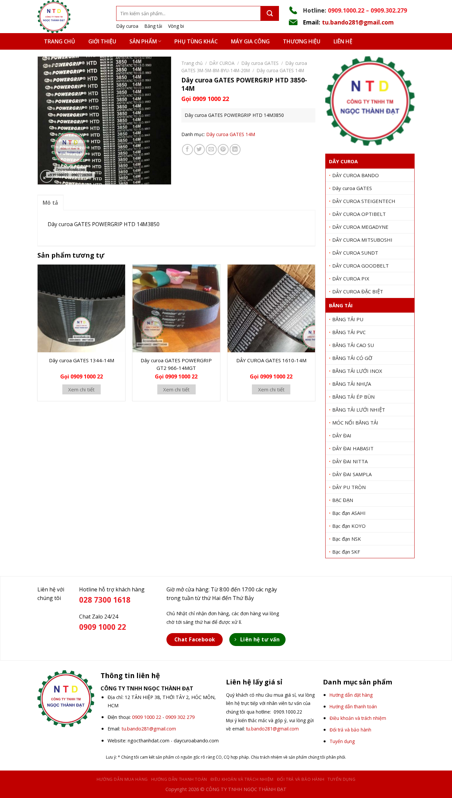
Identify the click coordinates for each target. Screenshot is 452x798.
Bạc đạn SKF (346, 551)
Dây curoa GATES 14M (280, 70)
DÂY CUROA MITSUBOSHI (362, 239)
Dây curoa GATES (352, 188)
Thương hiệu (301, 41)
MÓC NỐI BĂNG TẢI (355, 422)
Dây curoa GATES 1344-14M (81, 360)
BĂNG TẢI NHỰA (351, 383)
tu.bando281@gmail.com (358, 22)
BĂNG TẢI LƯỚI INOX (357, 371)
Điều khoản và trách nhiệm (242, 779)
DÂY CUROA (343, 161)
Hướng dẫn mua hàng (122, 779)
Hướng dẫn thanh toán (179, 779)
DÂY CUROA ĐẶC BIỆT (357, 291)
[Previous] (38, 335)
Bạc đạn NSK (346, 538)
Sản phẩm (143, 41)
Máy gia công (250, 41)
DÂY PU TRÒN (349, 487)
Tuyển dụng (341, 779)
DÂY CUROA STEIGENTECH (363, 201)
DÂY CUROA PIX (350, 278)
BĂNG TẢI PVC (349, 332)
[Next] (315, 335)
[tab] (50, 203)
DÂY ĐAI (341, 435)
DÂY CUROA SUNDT (355, 252)
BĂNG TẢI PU (347, 319)
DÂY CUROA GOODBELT (360, 265)
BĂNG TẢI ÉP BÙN (353, 396)
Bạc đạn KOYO (349, 526)
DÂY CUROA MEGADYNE (360, 227)
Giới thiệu (102, 41)
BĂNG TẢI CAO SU (353, 345)
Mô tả (50, 202)
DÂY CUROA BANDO (355, 175)
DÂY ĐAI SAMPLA (352, 474)
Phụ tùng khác (196, 41)
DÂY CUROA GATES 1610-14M (271, 360)
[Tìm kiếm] (270, 13)
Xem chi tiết (81, 389)
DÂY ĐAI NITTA (350, 461)
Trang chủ (59, 41)
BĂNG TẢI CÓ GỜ (352, 358)
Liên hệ (343, 41)
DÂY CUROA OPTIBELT (359, 214)
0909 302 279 (180, 717)
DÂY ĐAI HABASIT (353, 448)
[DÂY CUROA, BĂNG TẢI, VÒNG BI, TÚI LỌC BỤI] (71, 16)
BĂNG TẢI (341, 305)
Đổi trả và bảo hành (301, 779)
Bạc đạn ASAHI (349, 513)
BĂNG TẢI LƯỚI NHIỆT (358, 409)
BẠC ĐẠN (342, 500)
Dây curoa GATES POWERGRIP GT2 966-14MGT (176, 364)
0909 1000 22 (146, 717)
